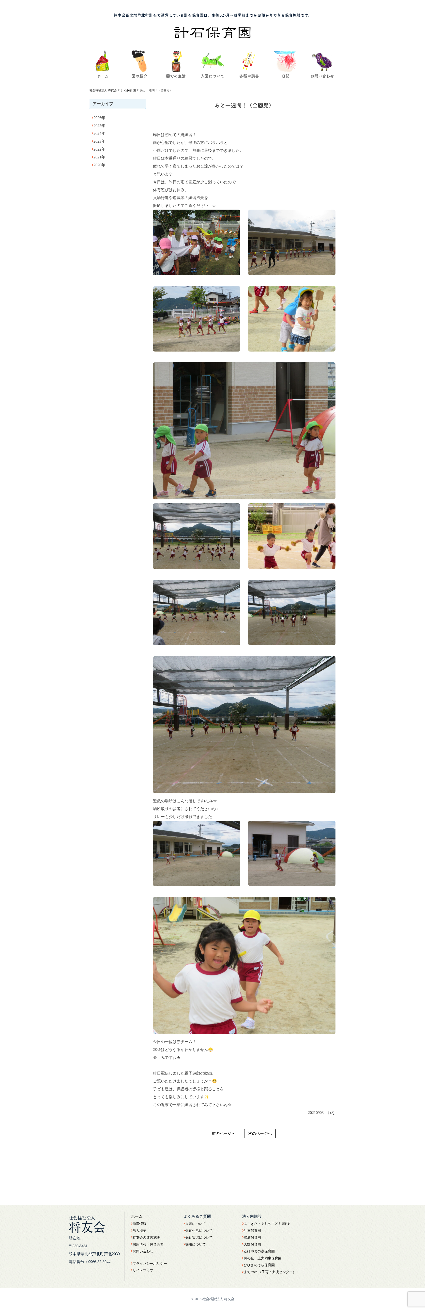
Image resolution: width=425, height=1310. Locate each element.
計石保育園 (252, 1231)
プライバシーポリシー (150, 1263)
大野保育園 (252, 1244)
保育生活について (199, 1231)
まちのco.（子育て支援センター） (270, 1272)
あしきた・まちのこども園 (264, 1224)
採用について (195, 1244)
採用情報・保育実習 (148, 1244)
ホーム (137, 1216)
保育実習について (199, 1237)
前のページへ (223, 1133)
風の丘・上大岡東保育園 (263, 1258)
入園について (195, 1224)
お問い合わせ (143, 1251)
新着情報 (139, 1224)
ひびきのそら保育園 (259, 1265)
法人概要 (139, 1231)
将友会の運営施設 (146, 1237)
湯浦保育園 (252, 1237)
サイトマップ (143, 1270)
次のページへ (260, 1133)
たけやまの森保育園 (259, 1251)
